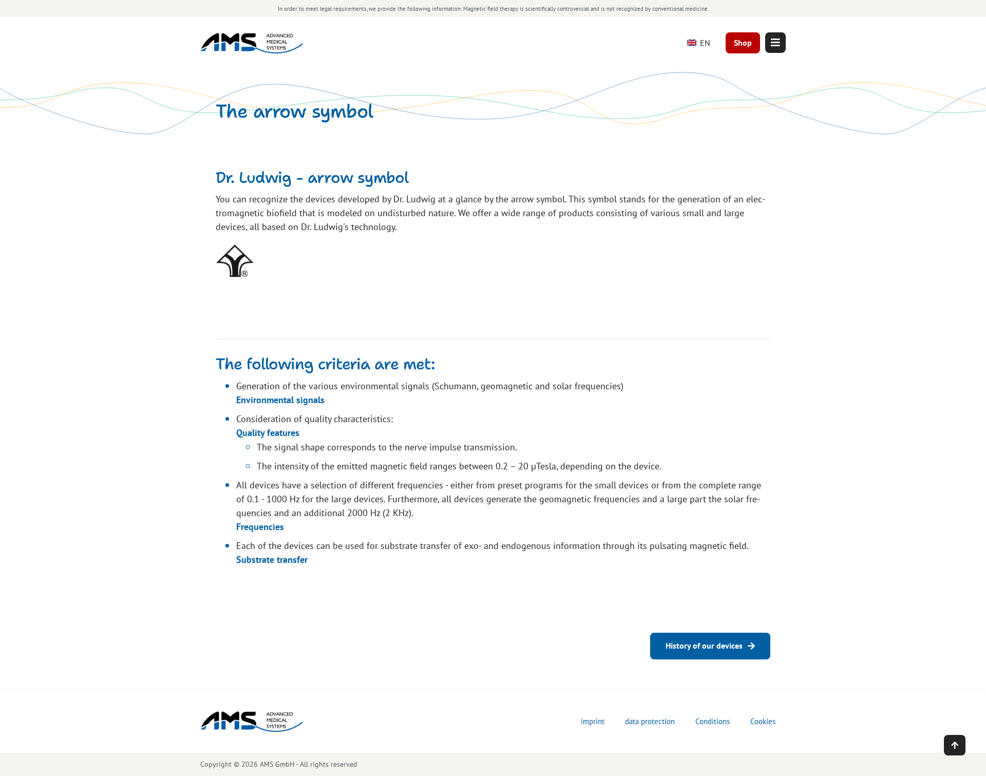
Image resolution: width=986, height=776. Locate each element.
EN (704, 42)
